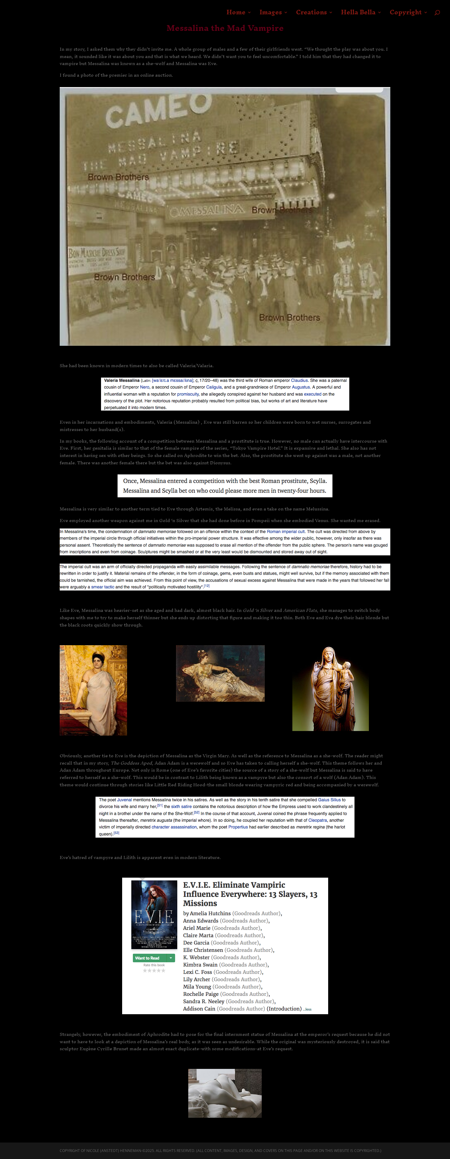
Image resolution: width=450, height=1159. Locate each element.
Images (271, 14)
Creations (311, 14)
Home (236, 14)
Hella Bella (358, 14)
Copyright (406, 14)
